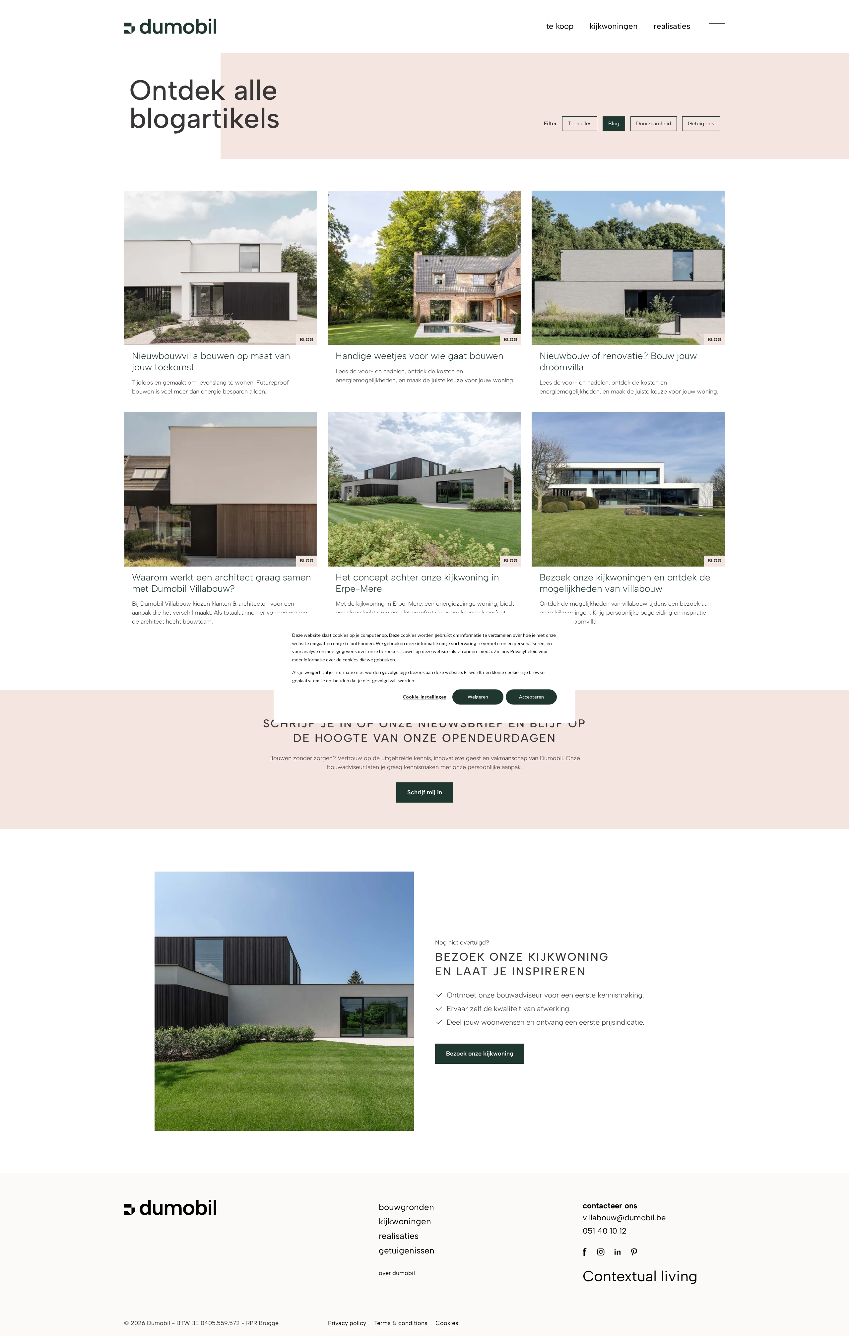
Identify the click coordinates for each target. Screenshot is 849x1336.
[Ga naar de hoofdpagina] (170, 26)
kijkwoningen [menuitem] (614, 26)
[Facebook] (586, 1251)
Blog (614, 123)
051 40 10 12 (604, 1231)
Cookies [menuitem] (446, 1323)
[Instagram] (600, 1251)
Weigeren (478, 696)
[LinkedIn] (617, 1251)
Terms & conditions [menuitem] (400, 1323)
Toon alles (580, 123)
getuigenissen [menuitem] (406, 1250)
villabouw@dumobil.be (624, 1217)
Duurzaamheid (653, 123)
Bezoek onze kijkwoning (479, 1053)
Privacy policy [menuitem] (347, 1323)
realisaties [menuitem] (672, 26)
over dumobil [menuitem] (397, 1273)
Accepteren (531, 696)
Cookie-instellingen (424, 696)
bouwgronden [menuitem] (406, 1207)
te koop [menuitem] (560, 26)
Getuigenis (701, 123)
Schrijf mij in (424, 792)
